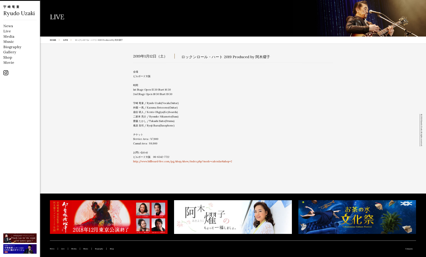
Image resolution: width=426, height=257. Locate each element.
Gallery (9, 52)
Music (8, 41)
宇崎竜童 (12, 7)
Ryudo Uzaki (19, 13)
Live (7, 31)
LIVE (65, 40)
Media (8, 36)
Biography (12, 47)
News (8, 26)
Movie (8, 62)
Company (409, 249)
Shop (7, 57)
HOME (53, 40)
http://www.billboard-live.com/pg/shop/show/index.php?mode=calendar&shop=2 (182, 161)
